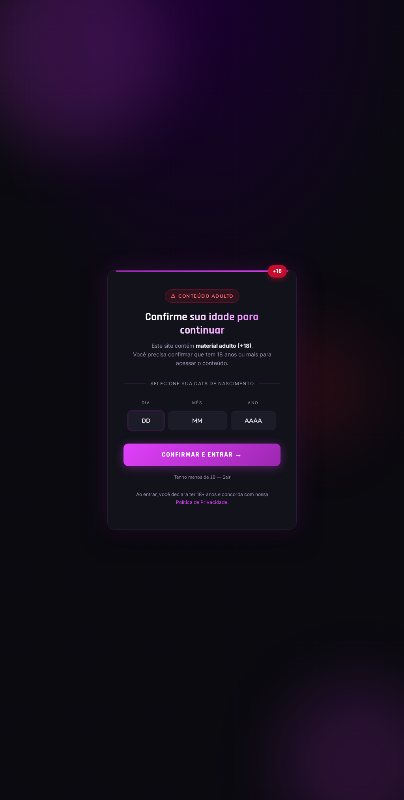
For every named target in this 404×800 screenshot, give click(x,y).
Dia (146, 402)
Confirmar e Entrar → (202, 454)
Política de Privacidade (201, 502)
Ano (253, 402)
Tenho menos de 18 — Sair (202, 477)
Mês (197, 402)
